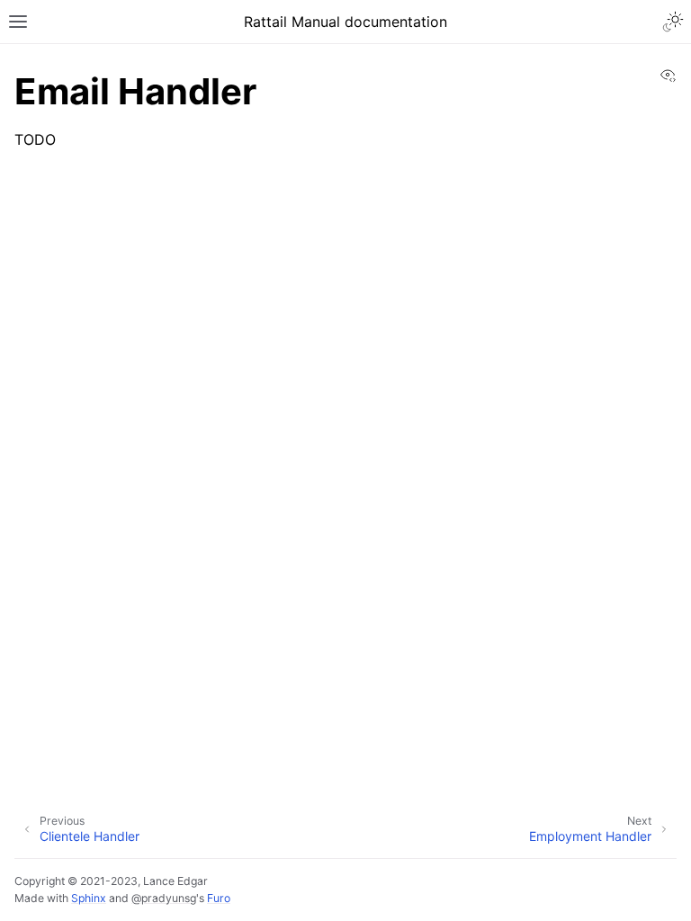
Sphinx (88, 898)
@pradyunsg (163, 898)
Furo (218, 898)
